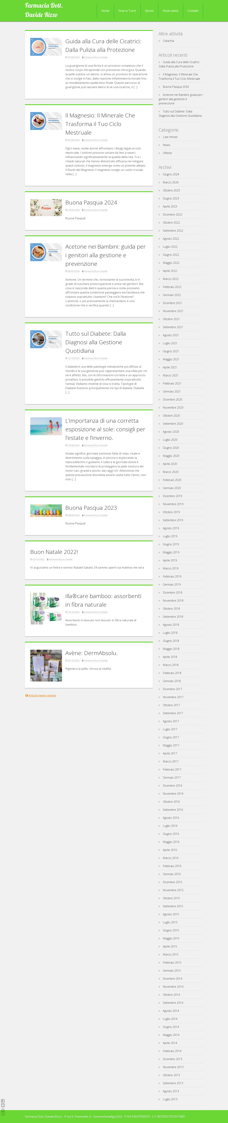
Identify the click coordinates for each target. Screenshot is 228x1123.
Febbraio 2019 (172, 576)
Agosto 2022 (171, 239)
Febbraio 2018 (172, 673)
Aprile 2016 (170, 850)
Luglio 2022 (170, 247)
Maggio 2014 (171, 1035)
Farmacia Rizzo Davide (96, 57)
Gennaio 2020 (172, 488)
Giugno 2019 (171, 544)
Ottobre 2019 (171, 512)
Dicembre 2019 (172, 496)
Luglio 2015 (170, 922)
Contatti (193, 11)
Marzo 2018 (170, 665)
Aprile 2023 (170, 206)
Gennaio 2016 (172, 874)
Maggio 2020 (171, 456)
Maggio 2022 (171, 263)
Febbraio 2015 (172, 962)
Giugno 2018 (171, 641)
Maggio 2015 (171, 938)
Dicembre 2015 (172, 882)
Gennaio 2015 (172, 971)
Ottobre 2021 (171, 319)
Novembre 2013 (173, 1067)
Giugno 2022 (171, 255)
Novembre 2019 (173, 504)
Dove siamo (170, 11)
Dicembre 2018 (172, 592)
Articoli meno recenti (42, 695)
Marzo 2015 (170, 954)
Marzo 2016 (170, 858)
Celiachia (168, 41)
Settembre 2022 (173, 231)
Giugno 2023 (171, 198)
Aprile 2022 (170, 271)
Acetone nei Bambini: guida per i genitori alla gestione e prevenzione (105, 255)
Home (105, 11)
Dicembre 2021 (172, 303)
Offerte (167, 153)
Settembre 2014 (173, 1003)
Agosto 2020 (171, 432)
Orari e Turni (127, 11)
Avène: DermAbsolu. (91, 653)
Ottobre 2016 (171, 802)
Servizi (149, 11)
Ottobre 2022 (171, 222)
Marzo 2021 (170, 375)
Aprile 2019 (170, 560)
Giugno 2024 (171, 174)
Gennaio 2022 (172, 295)
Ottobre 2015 (171, 898)
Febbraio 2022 (172, 287)
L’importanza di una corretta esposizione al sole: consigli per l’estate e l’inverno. (105, 429)
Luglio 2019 (170, 536)
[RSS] (3, 1109)
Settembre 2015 (173, 906)
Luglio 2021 (170, 343)
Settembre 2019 (173, 520)
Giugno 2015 (171, 930)
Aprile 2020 (170, 464)
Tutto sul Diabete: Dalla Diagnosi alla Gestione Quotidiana (95, 342)
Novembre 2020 (173, 407)
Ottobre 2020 (171, 416)
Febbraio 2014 (172, 1051)
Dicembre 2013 (172, 1059)
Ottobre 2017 (171, 705)
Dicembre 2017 (172, 689)
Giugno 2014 (171, 1027)
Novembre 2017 (173, 697)
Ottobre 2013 (171, 1075)
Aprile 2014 (170, 1043)
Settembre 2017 (173, 713)
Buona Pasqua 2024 (91, 202)
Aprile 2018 (170, 657)
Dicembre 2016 (172, 786)
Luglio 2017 (170, 729)
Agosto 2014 (171, 1011)
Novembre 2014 (173, 987)
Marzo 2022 (170, 279)
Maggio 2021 (171, 359)
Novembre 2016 (173, 794)
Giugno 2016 (171, 834)
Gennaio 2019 (172, 584)
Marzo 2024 (170, 182)
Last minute (170, 137)
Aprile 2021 (170, 367)
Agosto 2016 (171, 818)
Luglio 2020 (170, 440)
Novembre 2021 (173, 311)
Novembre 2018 (173, 601)
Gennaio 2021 (172, 391)
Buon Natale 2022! (54, 552)
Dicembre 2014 (172, 979)
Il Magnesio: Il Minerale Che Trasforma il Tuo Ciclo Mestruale (100, 123)
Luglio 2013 (170, 1099)
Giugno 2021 (171, 351)
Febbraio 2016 (172, 866)
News (166, 145)
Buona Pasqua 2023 (91, 507)
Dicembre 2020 (172, 399)
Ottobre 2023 (171, 190)
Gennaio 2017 (172, 777)
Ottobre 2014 (171, 995)
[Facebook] (3, 1101)
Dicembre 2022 (172, 214)
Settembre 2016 (173, 810)
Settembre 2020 (173, 424)
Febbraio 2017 (172, 769)
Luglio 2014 (170, 1019)
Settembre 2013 (173, 1083)
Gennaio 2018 (172, 681)
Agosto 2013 (171, 1091)
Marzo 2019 (170, 568)
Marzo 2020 (170, 472)
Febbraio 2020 (172, 480)
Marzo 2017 (170, 761)
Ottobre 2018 (171, 609)
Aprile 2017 (170, 753)
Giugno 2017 (171, 737)
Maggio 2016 (171, 842)
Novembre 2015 (173, 890)
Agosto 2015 (171, 914)
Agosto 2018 (171, 625)
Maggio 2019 (171, 552)
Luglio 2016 (170, 826)
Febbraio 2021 (172, 383)
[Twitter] (3, 1105)
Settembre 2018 (173, 617)
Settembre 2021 (173, 327)
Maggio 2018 (171, 649)
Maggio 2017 (171, 745)
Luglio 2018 (170, 633)
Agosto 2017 (171, 721)
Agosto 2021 (171, 335)
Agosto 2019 (171, 528)
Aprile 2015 (170, 946)
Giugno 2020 (171, 448)
